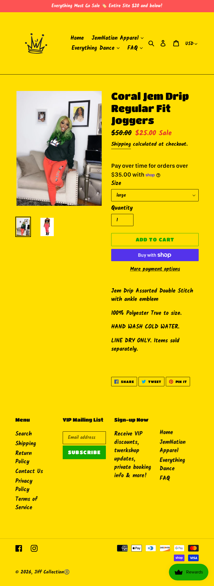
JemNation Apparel (173, 446)
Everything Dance (172, 464)
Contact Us (29, 471)
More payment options (155, 269)
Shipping (121, 144)
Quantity (122, 208)
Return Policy (23, 457)
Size (116, 183)
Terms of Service (26, 503)
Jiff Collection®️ (52, 572)
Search (23, 434)
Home (166, 432)
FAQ (165, 478)
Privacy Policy (23, 485)
